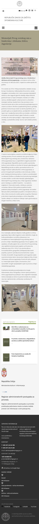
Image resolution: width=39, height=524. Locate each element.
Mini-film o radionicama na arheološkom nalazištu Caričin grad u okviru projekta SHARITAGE (23, 329)
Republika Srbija (8, 381)
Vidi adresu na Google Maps (11, 468)
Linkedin (25, 507)
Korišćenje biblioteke (26, 436)
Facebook (7, 507)
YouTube (33, 507)
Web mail (22, 11)
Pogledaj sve (32, 322)
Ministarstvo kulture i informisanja (13, 385)
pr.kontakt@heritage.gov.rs (10, 459)
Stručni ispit (5, 431)
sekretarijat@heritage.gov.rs (13, 450)
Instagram (16, 507)
